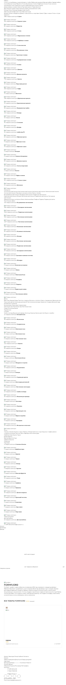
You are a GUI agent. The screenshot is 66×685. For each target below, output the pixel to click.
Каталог (2, 526)
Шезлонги (38, 7)
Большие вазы (8, 305)
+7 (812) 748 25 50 (12, 671)
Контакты (26, 656)
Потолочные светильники (11, 191)
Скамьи (41, 5)
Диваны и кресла (16, 2)
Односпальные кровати (22, 8)
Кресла (20, 7)
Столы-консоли (52, 4)
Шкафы (20, 10)
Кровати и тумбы (26, 2)
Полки (10, 10)
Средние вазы (22, 305)
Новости (28, 662)
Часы (8, 300)
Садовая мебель (56, 2)
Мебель (6, 0)
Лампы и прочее (36, 193)
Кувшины (11, 439)
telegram (5, 676)
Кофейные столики (42, 4)
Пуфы (33, 7)
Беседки (6, 13)
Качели (42, 13)
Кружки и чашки (18, 432)
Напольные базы (29, 199)
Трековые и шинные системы (24, 193)
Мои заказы (18, 666)
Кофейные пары (8, 435)
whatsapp (10, 676)
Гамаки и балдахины (14, 13)
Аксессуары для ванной (21, 302)
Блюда (6, 436)
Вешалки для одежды (19, 313)
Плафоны (36, 199)
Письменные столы (9, 5)
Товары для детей (9, 516)
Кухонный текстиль (15, 433)
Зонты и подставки (34, 13)
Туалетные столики (20, 5)
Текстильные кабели (9, 201)
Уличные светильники (10, 193)
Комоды (6, 10)
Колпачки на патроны (15, 199)
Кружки (15, 435)
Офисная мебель (47, 2)
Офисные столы (17, 11)
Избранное (7, 666)
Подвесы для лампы (49, 199)
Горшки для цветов (9, 302)
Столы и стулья (8, 2)
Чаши (15, 438)
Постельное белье (13, 308)
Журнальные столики (31, 4)
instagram (14, 676)
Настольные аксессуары (33, 302)
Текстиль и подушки (23, 300)
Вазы (5, 300)
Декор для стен (57, 300)
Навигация (11, 656)
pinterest (19, 676)
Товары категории (11, 19)
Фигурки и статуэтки (35, 300)
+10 (7, 18)
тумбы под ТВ (25, 10)
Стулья (6, 4)
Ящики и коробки (49, 313)
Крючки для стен (40, 313)
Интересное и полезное (10, 303)
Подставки (7, 443)
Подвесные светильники (39, 194)
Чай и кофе (23, 433)
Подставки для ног (27, 7)
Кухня (5, 430)
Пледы (6, 308)
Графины (6, 439)
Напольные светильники (52, 191)
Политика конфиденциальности (12, 680)
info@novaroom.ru (18, 524)
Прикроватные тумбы (35, 8)
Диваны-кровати (13, 7)
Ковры (16, 300)
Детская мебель (8, 518)
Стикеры (6, 311)
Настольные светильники (25, 191)
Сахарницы (7, 441)
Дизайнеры (3, 527)
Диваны (6, 7)
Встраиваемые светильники (11, 194)
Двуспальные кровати (10, 8)
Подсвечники (7, 310)
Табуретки (19, 4)
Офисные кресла (8, 11)
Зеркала (12, 300)
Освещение (7, 190)
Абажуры (6, 199)
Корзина (12, 666)
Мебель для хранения (37, 2)
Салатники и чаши (37, 432)
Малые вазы (15, 305)
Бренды (2, 529)
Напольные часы (8, 306)
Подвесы (41, 199)
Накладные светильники (26, 194)
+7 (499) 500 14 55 (9, 524)
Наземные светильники (10, 196)
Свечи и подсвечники (46, 300)
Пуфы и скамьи (48, 13)
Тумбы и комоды (8, 313)
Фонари (19, 196)
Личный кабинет (18, 656)
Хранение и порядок (46, 302)
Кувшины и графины (47, 432)
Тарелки (10, 436)
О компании (23, 662)
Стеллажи (15, 10)
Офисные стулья (26, 11)
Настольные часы (26, 306)
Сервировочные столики (32, 5)
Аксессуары (36, 433)
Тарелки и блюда (27, 432)
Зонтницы (27, 313)
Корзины (33, 313)
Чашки (19, 435)
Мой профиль (25, 666)
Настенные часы (17, 306)
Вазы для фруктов (9, 438)
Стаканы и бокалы (9, 432)
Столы (23, 4)
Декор (5, 299)
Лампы (23, 199)
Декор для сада (56, 302)
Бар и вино (29, 433)
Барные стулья (12, 4)
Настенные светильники (38, 191)
